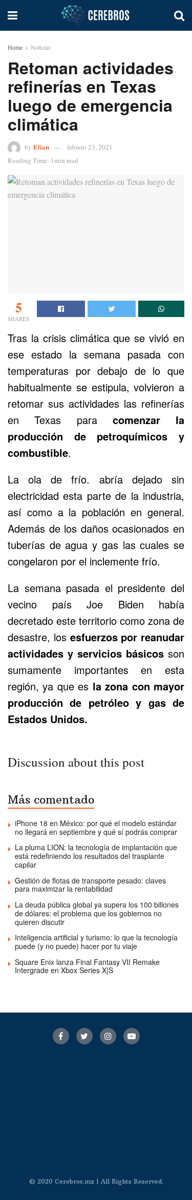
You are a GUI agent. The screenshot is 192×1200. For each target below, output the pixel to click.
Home (15, 47)
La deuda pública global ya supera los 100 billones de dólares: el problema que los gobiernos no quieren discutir (97, 913)
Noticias (41, 47)
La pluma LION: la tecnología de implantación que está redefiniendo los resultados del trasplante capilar (96, 856)
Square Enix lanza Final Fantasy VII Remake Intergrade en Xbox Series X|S (87, 966)
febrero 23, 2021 (90, 147)
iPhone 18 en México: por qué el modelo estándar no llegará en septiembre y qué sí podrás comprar (96, 827)
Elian (41, 147)
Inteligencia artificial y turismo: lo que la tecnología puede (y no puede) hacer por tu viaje (96, 941)
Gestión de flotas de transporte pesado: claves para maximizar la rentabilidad (90, 884)
